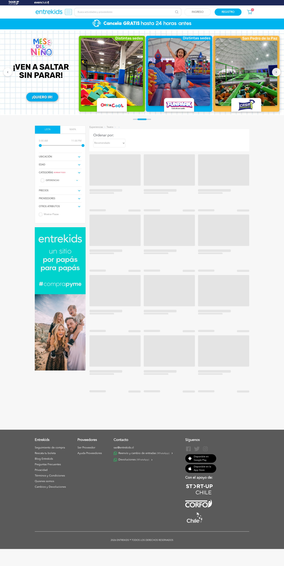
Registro (228, 12)
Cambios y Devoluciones (50, 487)
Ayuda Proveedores (89, 453)
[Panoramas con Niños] (49, 12)
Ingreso (198, 12)
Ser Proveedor (86, 447)
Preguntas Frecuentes (48, 464)
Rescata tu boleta (45, 453)
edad (42, 165)
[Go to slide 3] (148, 119)
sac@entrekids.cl (124, 447)
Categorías (46, 173)
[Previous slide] (7, 72)
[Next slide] (276, 72)
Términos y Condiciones (50, 475)
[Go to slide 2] (142, 119)
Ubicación (45, 157)
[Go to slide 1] (135, 119)
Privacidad (41, 470)
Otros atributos (49, 206)
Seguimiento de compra (50, 447)
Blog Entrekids (44, 459)
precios (43, 191)
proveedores (47, 198)
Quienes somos (44, 481)
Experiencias (52, 180)
